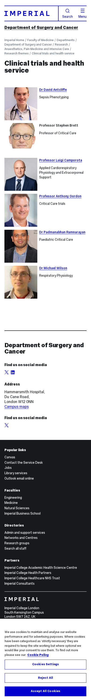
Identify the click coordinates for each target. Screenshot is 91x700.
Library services (15, 473)
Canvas (9, 457)
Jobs (8, 468)
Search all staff (15, 548)
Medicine (11, 503)
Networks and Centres (21, 538)
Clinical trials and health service (53, 53)
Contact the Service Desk (23, 462)
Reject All (45, 678)
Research (61, 44)
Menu (82, 16)
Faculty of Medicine (40, 40)
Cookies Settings (45, 664)
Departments (66, 40)
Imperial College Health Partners (27, 573)
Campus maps (16, 406)
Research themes (16, 53)
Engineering (13, 497)
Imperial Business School (22, 513)
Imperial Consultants (19, 583)
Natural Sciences (16, 508)
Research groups (16, 543)
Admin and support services (24, 532)
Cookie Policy (38, 655)
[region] (45, 659)
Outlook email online (19, 478)
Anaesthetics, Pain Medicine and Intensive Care (36, 49)
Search (67, 16)
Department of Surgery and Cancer (41, 27)
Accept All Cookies (45, 691)
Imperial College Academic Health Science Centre (40, 568)
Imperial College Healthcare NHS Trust (32, 578)
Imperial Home (14, 40)
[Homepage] (31, 13)
